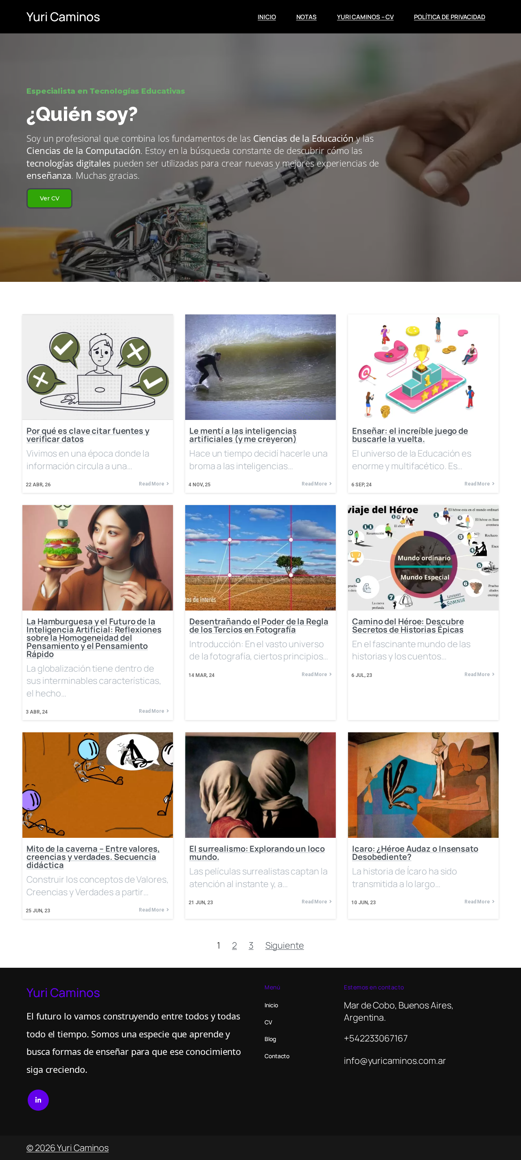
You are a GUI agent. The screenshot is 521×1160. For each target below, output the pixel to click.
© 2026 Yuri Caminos (67, 1148)
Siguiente (284, 945)
